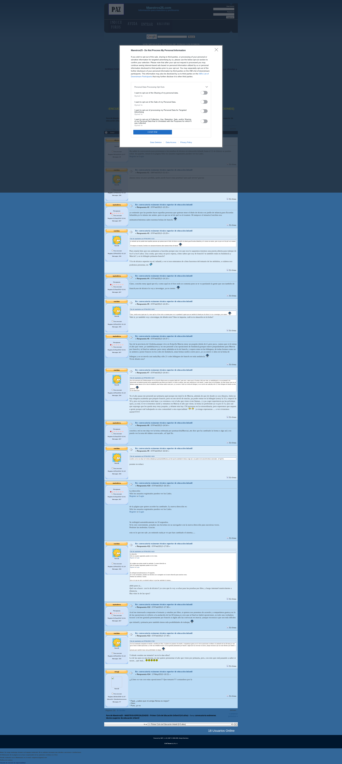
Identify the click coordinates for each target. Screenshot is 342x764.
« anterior (233, 713)
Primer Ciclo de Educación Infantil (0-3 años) (169, 715)
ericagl (116, 672)
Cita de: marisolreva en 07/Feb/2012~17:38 (142, 641)
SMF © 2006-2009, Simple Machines (178, 738)
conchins (117, 231)
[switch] (204, 93)
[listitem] (171, 86)
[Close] (217, 50)
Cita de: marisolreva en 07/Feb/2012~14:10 (142, 309)
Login (141, 496)
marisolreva (117, 205)
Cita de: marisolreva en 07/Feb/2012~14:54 (142, 456)
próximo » (233, 716)
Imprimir (233, 710)
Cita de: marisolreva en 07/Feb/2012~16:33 (142, 551)
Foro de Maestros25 (114, 715)
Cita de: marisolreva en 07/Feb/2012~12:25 (142, 238)
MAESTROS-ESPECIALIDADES (136, 715)
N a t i (176, 743)
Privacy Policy (186, 142)
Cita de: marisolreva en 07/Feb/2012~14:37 (142, 378)
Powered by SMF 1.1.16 (160, 738)
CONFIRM (153, 132)
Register (132, 496)
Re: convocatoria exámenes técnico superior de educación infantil (163, 205)
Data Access (171, 142)
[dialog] (171, 96)
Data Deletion (156, 142)
